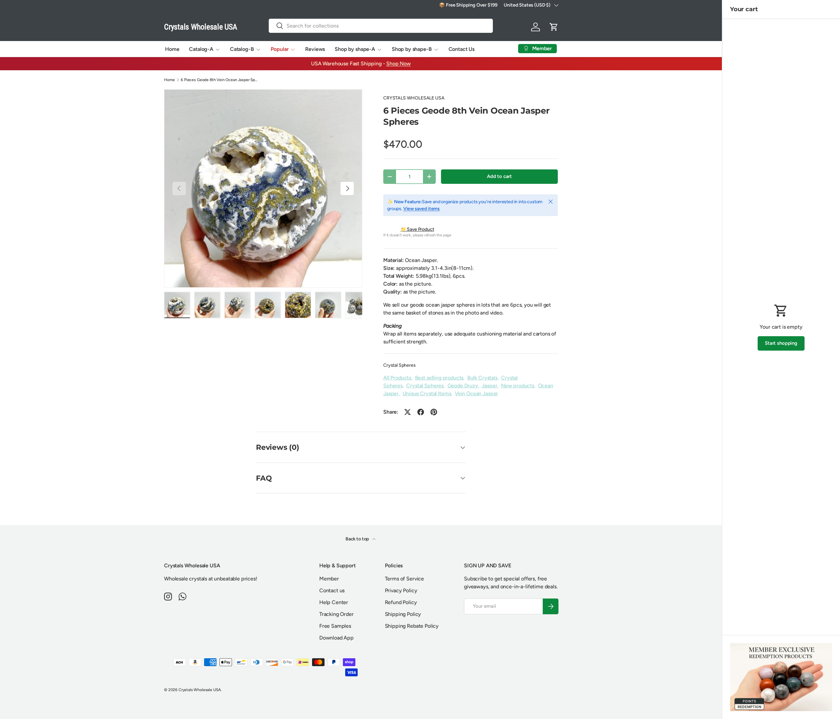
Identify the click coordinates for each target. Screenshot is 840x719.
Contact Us (461, 49)
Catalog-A (201, 49)
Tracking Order (336, 614)
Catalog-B (242, 49)
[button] (554, 27)
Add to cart (499, 176)
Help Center (333, 602)
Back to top (358, 539)
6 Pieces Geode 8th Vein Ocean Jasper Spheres (220, 80)
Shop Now (398, 63)
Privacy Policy (401, 590)
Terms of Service (404, 579)
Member (329, 579)
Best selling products (439, 378)
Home (172, 49)
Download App (336, 638)
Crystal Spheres (399, 365)
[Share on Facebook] (420, 412)
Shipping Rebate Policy (412, 626)
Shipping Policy (403, 614)
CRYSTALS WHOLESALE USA (413, 98)
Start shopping (781, 343)
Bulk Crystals (482, 378)
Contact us (332, 590)
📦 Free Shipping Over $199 (468, 5)
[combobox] (381, 26)
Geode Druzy (463, 385)
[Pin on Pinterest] (433, 412)
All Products (397, 378)
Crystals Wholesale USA (199, 689)
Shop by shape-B (412, 49)
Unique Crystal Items (427, 393)
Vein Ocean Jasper (476, 393)
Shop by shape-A (355, 49)
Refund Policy (401, 602)
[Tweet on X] (407, 412)
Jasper (489, 385)
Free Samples (335, 626)
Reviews (315, 49)
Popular (280, 49)
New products (517, 385)
